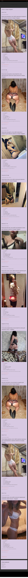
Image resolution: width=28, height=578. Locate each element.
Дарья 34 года (3, 563)
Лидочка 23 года (4, 566)
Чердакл (7, 124)
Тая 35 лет (3, 565)
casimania (14, 4)
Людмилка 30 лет (5, 266)
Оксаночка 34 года (5, 175)
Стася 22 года (4, 69)
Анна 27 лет (4, 12)
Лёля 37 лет (4, 493)
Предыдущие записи (4, 556)
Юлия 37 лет (4, 435)
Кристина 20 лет (4, 567)
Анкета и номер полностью (5, 64)
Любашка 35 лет (5, 378)
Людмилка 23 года (5, 323)
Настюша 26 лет (4, 564)
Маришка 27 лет (5, 223)
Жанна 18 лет (4, 128)
